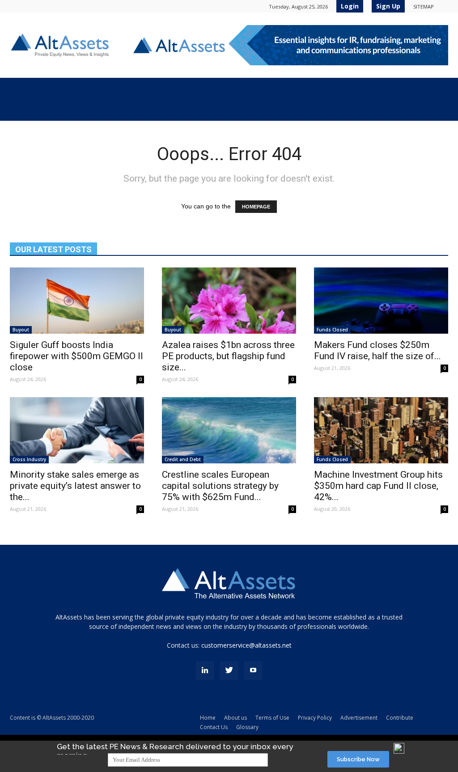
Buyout (21, 330)
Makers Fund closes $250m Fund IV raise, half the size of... (377, 350)
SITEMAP (423, 6)
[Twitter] (229, 670)
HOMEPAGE (256, 206)
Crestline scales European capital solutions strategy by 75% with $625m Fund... (220, 485)
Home (208, 717)
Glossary (247, 727)
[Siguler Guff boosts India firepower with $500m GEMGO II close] (77, 300)
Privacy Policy (315, 717)
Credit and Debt (183, 459)
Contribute (399, 717)
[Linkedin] (205, 670)
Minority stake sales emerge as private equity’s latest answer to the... (75, 485)
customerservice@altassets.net (246, 645)
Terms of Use (272, 717)
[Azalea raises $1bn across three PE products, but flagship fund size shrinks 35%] (229, 300)
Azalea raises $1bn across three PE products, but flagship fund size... (228, 356)
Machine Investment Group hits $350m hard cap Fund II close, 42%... (378, 485)
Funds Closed (332, 330)
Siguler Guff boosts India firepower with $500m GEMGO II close (76, 356)
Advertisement (358, 717)
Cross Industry (29, 459)
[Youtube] (253, 670)
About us (235, 717)
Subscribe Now (358, 759)
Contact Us (214, 727)
